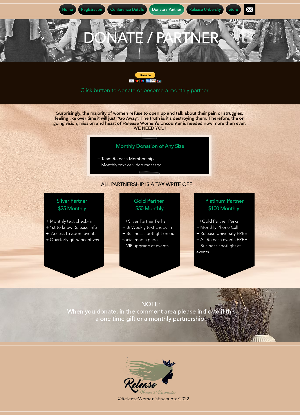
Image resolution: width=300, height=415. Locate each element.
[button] (145, 77)
